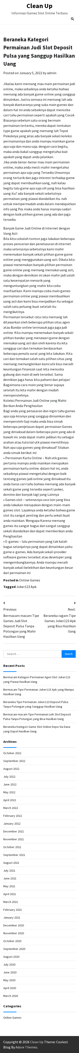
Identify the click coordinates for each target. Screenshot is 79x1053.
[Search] (72, 19)
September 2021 (14, 855)
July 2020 (9, 964)
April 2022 (9, 800)
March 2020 (10, 996)
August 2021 (11, 863)
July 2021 (9, 870)
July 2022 (9, 776)
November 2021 (13, 839)
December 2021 (13, 831)
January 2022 (11, 823)
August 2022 (11, 769)
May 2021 (9, 886)
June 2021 (9, 878)
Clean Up (39, 6)
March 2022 (10, 808)
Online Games (29, 580)
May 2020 (9, 980)
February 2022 (12, 816)
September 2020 (14, 949)
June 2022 (9, 784)
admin (51, 73)
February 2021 (12, 910)
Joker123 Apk (26, 586)
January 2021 (11, 917)
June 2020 (9, 972)
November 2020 (13, 933)
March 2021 (10, 902)
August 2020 (11, 957)
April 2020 (9, 988)
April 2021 (9, 894)
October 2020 (12, 941)
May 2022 (9, 792)
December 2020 (13, 925)
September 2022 (14, 761)
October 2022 (12, 753)
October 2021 (12, 847)
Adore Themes (26, 1047)
